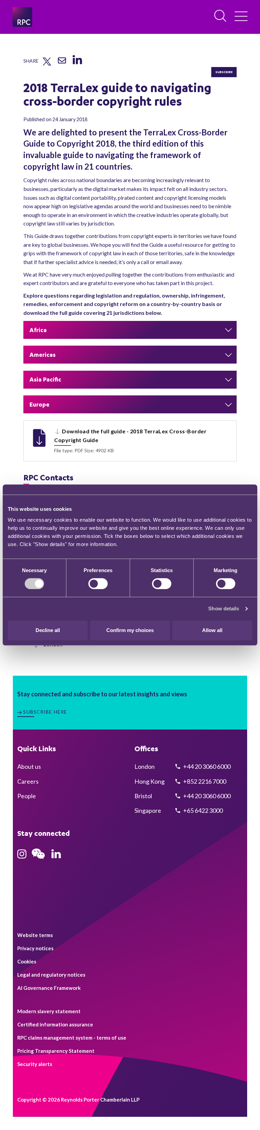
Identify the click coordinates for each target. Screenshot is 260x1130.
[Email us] (62, 63)
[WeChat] (38, 860)
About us (29, 766)
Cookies (26, 961)
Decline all (48, 630)
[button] (129, 330)
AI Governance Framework (49, 988)
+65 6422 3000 (202, 810)
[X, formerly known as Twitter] (47, 64)
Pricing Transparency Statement (55, 1051)
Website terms (35, 935)
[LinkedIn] (77, 65)
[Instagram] (21, 856)
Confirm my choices (130, 630)
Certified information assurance (55, 1024)
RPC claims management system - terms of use (71, 1038)
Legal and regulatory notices (51, 975)
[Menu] (241, 17)
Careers (28, 781)
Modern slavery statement (49, 1011)
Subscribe (224, 72)
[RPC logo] (22, 17)
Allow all (212, 630)
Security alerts (34, 1064)
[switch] (98, 583)
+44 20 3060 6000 (206, 766)
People (26, 796)
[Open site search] (221, 16)
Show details (223, 608)
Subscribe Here (45, 712)
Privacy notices (35, 948)
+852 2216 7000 (204, 781)
